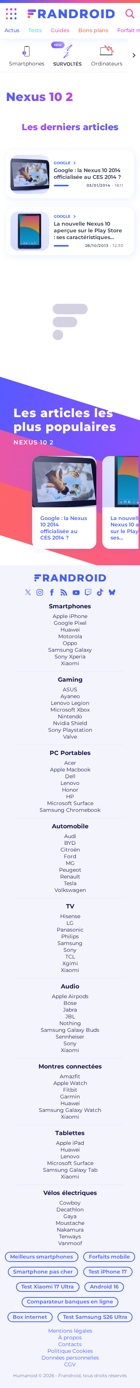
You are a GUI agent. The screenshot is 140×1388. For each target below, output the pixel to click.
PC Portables (70, 752)
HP (70, 796)
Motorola (70, 636)
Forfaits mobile (109, 1256)
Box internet (30, 1317)
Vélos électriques (70, 1192)
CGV (70, 1364)
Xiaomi (70, 663)
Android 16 (104, 1286)
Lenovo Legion (70, 703)
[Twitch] (88, 592)
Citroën (70, 849)
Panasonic (70, 929)
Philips (70, 936)
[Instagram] (39, 592)
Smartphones (70, 606)
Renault (70, 876)
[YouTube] (76, 592)
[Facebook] (51, 592)
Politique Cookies (70, 1351)
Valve (70, 736)
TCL (70, 956)
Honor (70, 789)
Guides (60, 30)
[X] (28, 592)
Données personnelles (70, 1357)
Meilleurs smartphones (41, 1256)
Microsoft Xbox (70, 709)
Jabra (70, 1009)
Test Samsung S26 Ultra (95, 1317)
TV (70, 906)
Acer (70, 762)
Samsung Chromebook (70, 810)
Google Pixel (70, 623)
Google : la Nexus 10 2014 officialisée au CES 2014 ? (87, 173)
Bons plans (93, 30)
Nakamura (70, 1229)
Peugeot (70, 869)
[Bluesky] (112, 592)
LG (70, 923)
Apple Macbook (70, 769)
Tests (35, 30)
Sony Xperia (70, 656)
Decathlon (70, 1209)
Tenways (70, 1236)
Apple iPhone (70, 616)
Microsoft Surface (70, 803)
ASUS (70, 689)
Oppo (70, 643)
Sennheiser (70, 1036)
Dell (70, 776)
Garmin (70, 1096)
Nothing (70, 1023)
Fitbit (70, 1089)
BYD (70, 843)
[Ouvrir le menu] (11, 14)
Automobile (70, 826)
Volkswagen (70, 890)
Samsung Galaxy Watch (70, 1110)
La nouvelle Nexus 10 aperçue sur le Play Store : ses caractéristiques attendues (88, 230)
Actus (11, 30)
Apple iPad (70, 1143)
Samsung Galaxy (70, 649)
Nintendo (70, 716)
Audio (70, 986)
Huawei (70, 629)
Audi (70, 836)
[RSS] (63, 592)
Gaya (70, 1216)
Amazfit (70, 1076)
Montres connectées (70, 1066)
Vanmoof (70, 1243)
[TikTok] (100, 592)
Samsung (70, 943)
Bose (70, 1003)
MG (70, 863)
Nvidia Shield (70, 723)
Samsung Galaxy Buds (70, 1030)
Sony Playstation (70, 730)
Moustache (70, 1223)
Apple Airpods (70, 996)
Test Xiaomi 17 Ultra (47, 1286)
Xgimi (70, 963)
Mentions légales (70, 1330)
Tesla (70, 883)
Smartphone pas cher (43, 1271)
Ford (70, 856)
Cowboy (70, 1202)
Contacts (70, 1344)
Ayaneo (70, 696)
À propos (70, 1337)
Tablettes (70, 1133)
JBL (70, 1016)
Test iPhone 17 (107, 1271)
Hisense (70, 916)
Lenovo (70, 783)
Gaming (70, 679)
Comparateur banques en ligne (70, 1301)
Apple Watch (70, 1083)
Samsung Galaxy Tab (70, 1170)
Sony (70, 950)
